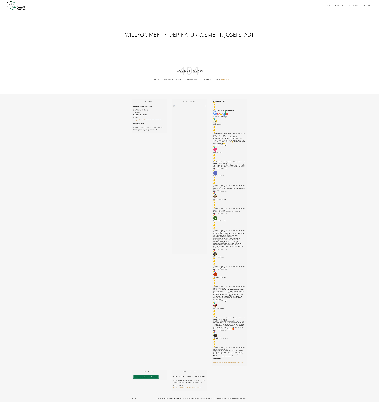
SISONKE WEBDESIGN (220, 398)
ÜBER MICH (354, 6)
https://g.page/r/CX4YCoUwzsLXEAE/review (228, 362)
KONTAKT (366, 6)
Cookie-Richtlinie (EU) (199, 398)
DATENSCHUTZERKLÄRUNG (185, 398)
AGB (175, 398)
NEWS (344, 6)
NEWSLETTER (209, 398)
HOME (158, 398)
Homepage (225, 79)
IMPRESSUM (170, 398)
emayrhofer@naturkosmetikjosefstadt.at (147, 120)
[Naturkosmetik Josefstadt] (17, 6)
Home (336, 6)
